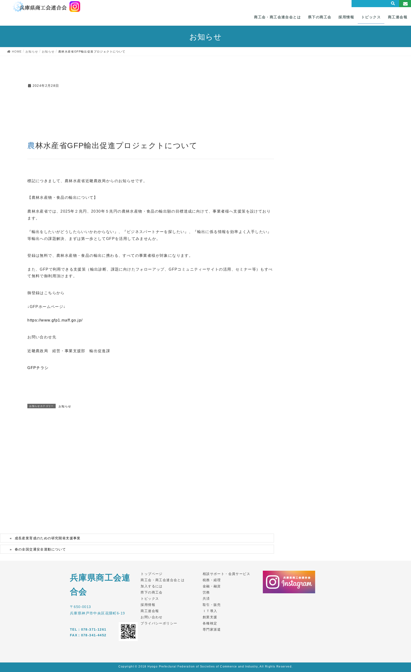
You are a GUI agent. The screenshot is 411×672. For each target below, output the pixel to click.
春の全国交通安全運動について (40, 549)
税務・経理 (212, 580)
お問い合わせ (151, 617)
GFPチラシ (38, 368)
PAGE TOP (397, 647)
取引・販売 (212, 605)
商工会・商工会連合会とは (163, 580)
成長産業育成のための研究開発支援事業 (48, 538)
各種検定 (210, 623)
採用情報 (148, 605)
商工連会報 (150, 611)
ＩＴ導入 (210, 611)
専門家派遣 (212, 629)
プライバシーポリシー (159, 623)
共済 (206, 598)
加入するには (151, 586)
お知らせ (65, 406)
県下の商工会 (151, 592)
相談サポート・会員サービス (226, 574)
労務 (206, 592)
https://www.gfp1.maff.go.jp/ (55, 320)
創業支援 (210, 617)
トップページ (151, 574)
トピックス (150, 598)
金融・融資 (212, 586)
